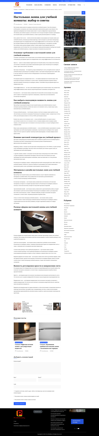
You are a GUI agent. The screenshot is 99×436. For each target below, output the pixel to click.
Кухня (65, 218)
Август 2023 (66, 162)
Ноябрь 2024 (67, 134)
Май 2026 (66, 96)
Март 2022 (66, 191)
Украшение (29, 5)
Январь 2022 (67, 193)
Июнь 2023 (66, 167)
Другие (65, 211)
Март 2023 (66, 173)
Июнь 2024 (66, 144)
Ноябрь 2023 (67, 158)
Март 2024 (66, 150)
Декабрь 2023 (67, 156)
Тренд (79, 5)
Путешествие (71, 5)
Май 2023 (66, 169)
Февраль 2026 (67, 103)
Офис (65, 234)
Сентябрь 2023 (67, 160)
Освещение (48, 5)
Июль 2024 (66, 142)
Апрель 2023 (67, 171)
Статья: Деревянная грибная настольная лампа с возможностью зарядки (49, 346)
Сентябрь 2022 (67, 183)
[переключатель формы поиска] (84, 5)
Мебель (55, 5)
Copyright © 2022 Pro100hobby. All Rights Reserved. (49, 434)
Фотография (62, 5)
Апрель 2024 (67, 148)
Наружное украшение (69, 228)
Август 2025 (66, 115)
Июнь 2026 (66, 94)
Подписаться (38, 411)
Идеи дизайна (38, 5)
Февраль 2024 (67, 152)
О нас (62, 1)
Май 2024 (66, 146)
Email (40, 377)
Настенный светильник (69, 230)
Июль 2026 (66, 92)
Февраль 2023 (67, 175)
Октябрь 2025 (67, 111)
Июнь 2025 (66, 119)
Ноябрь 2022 (67, 181)
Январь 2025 (67, 129)
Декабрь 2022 (67, 179)
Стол (65, 245)
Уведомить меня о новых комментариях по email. (27, 396)
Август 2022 (66, 185)
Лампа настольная (17, 13)
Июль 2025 (66, 117)
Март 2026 (66, 100)
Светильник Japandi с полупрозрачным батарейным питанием (58, 415)
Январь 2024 (67, 154)
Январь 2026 (67, 105)
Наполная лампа (67, 226)
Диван (65, 209)
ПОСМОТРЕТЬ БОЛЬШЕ (76, 421)
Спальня (66, 242)
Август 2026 (66, 90)
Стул (65, 247)
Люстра (65, 222)
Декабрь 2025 (67, 107)
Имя (15, 377)
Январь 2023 (67, 177)
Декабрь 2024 (67, 131)
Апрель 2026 (67, 98)
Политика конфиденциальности (78, 1)
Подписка (67, 1)
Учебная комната (68, 253)
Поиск (83, 12)
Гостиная (66, 207)
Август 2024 (66, 140)
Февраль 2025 (67, 127)
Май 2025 (66, 121)
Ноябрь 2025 (67, 109)
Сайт (15, 384)
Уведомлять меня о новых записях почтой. (25, 399)
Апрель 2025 (67, 123)
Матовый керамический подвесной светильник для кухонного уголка (57, 424)
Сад (65, 240)
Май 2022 (66, 187)
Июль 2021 (66, 196)
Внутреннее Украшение (69, 205)
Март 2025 (66, 125)
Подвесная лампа (68, 236)
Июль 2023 (66, 165)
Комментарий (17, 361)
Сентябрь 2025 (67, 113)
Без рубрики (67, 203)
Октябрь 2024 (67, 136)
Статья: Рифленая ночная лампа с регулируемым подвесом (24, 346)
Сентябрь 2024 (67, 138)
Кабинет (66, 216)
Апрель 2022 (67, 189)
